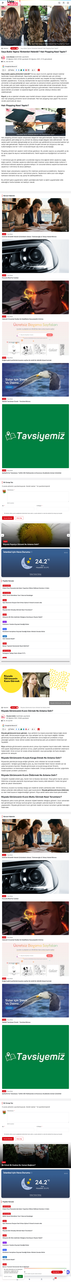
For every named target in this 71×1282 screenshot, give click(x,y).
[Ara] (59, 3)
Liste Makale (10, 57)
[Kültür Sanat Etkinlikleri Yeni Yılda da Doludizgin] (35, 594)
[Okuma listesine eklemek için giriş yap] (38, 70)
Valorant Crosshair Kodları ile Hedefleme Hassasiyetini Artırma (22, 319)
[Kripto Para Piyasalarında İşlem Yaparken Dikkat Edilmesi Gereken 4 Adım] (35, 587)
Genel (4, 234)
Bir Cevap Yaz (8, 482)
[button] (17, 48)
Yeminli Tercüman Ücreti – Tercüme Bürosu (16, 401)
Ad (3, 505)
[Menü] (3, 3)
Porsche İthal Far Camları (10, 278)
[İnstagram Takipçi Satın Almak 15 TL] (35, 652)
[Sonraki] (68, 535)
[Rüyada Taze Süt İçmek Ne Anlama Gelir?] (35, 535)
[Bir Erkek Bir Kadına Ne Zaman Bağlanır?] (35, 1156)
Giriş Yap (19, 518)
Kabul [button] (20, 1276)
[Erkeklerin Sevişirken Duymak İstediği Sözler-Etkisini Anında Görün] (35, 630)
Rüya (3, 746)
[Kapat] (64, 1270)
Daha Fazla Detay (35, 574)
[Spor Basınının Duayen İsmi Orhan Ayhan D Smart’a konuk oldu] (35, 601)
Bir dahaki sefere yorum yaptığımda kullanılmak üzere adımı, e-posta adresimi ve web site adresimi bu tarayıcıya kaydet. (33, 513)
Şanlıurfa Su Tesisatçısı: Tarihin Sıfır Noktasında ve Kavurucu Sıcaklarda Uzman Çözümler (31, 473)
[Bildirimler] (68, 3)
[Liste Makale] (14, 2)
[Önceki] (2, 535)
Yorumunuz (11, 490)
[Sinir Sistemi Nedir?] (35, 637)
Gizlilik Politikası (8, 1276)
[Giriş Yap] (63, 3)
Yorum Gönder (8, 518)
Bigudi (3, 96)
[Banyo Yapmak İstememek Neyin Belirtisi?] (35, 644)
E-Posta (39, 505)
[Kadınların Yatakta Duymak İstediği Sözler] (35, 623)
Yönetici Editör (11, 716)
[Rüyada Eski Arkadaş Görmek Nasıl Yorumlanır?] (35, 608)
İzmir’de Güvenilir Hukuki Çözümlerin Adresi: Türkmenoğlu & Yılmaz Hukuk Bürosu (29, 236)
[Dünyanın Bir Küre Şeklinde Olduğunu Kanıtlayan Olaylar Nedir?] (35, 615)
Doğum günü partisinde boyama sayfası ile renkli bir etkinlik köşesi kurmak (26, 360)
